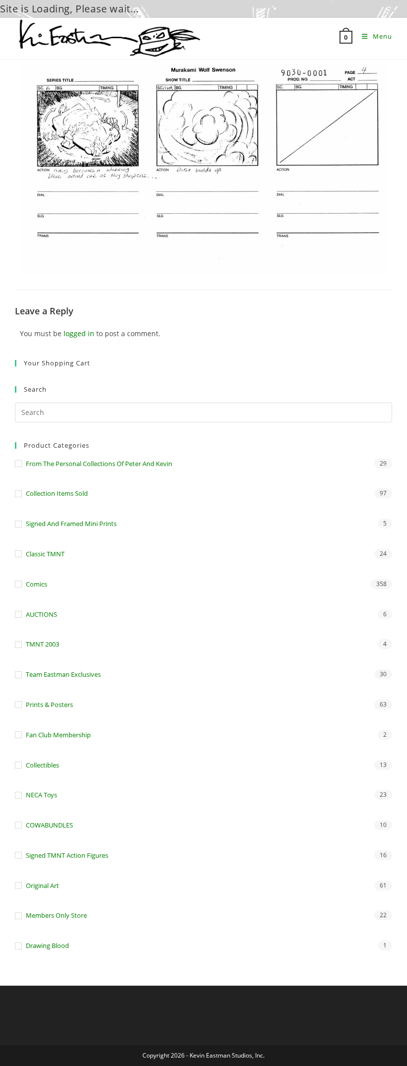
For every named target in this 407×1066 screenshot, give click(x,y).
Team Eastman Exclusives (63, 674)
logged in (79, 333)
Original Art (42, 885)
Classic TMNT (45, 553)
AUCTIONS (41, 614)
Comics (36, 584)
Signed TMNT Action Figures (67, 855)
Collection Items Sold (57, 493)
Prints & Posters (49, 704)
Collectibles (42, 765)
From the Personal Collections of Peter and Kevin (99, 463)
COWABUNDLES (49, 825)
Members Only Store (56, 915)
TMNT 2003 (42, 644)
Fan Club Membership (58, 734)
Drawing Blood (47, 945)
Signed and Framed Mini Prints (71, 523)
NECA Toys (41, 794)
